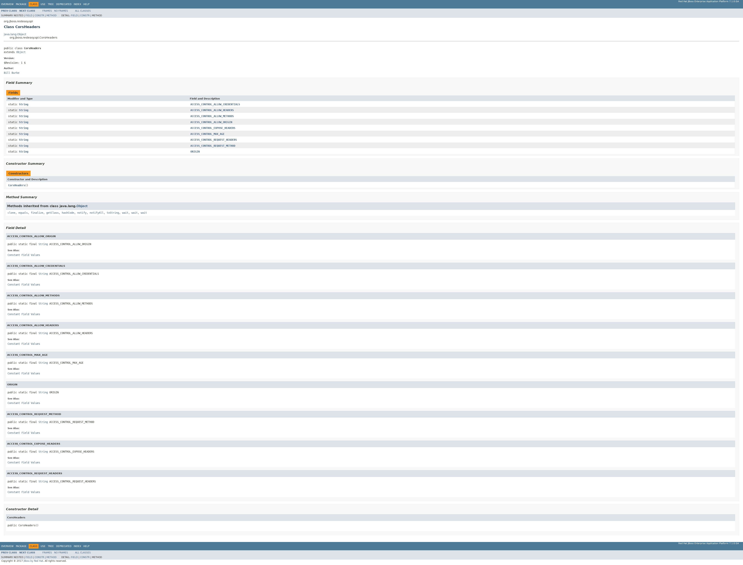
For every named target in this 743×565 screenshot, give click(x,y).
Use (43, 4)
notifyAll (97, 212)
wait (125, 212)
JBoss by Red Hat (33, 561)
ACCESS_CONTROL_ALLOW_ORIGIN (211, 122)
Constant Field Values (24, 254)
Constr (39, 15)
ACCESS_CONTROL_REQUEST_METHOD (212, 145)
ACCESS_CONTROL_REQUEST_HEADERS (213, 139)
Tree (51, 4)
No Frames (61, 10)
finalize (37, 212)
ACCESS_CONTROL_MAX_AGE (207, 133)
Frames (47, 10)
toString (113, 212)
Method (51, 15)
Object (21, 52)
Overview (7, 4)
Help (86, 4)
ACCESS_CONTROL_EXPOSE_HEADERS (212, 127)
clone (11, 212)
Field (29, 15)
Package (21, 4)
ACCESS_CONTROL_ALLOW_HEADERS (212, 110)
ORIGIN (195, 151)
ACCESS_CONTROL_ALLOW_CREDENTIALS (215, 104)
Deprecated (63, 4)
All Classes (83, 10)
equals (23, 212)
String (23, 104)
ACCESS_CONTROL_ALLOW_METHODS (212, 116)
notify (81, 212)
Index (77, 4)
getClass (52, 212)
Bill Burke (11, 72)
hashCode (68, 212)
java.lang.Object (15, 34)
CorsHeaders (16, 185)
